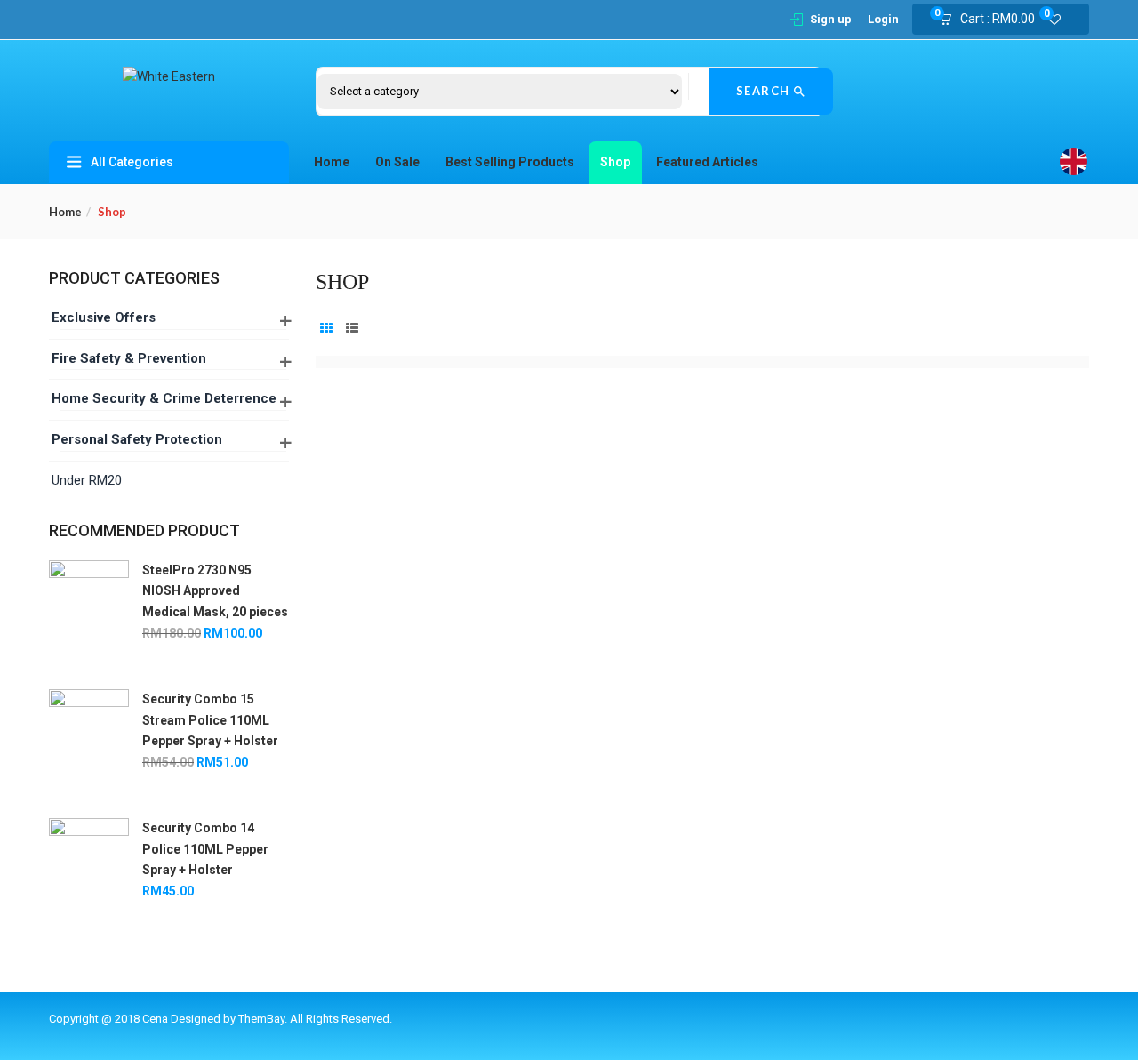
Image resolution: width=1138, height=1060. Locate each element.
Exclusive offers (104, 317)
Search (765, 91)
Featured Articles (707, 162)
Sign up (831, 19)
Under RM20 (87, 480)
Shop (615, 162)
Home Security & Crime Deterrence (164, 398)
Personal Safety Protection (137, 439)
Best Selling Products (509, 162)
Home (331, 162)
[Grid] (326, 329)
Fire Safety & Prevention (129, 358)
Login (883, 19)
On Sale (397, 162)
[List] (352, 329)
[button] (992, 19)
